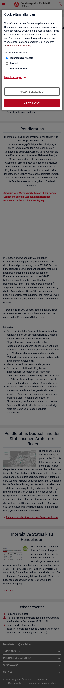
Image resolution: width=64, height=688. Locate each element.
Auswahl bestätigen (32, 91)
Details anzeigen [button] (13, 77)
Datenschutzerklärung (19, 45)
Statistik (14, 63)
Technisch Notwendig (21, 57)
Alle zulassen (32, 103)
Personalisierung (19, 68)
